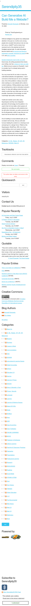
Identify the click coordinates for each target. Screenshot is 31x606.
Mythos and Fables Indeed (9, 236)
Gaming (9, 376)
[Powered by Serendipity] (6, 537)
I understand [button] (15, 603)
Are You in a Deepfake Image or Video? (13, 228)
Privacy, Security (11, 391)
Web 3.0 (16, 143)
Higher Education (11, 492)
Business (9, 342)
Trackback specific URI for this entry (16, 154)
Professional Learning (13, 459)
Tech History (10, 485)
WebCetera (10, 515)
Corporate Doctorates (8, 279)
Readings (9, 470)
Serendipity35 (12, 6)
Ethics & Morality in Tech (14, 387)
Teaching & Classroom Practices (16, 447)
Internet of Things (12, 380)
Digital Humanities (12, 365)
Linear (16, 165)
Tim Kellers (8, 315)
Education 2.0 (10, 372)
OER (8, 421)
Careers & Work (11, 346)
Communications (11, 350)
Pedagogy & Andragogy (13, 440)
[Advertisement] (15, 557)
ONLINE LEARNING (13, 432)
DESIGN (10, 143)
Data (8, 354)
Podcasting (10, 451)
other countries (11, 55)
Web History (10, 504)
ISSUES (9, 384)
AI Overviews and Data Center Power (12, 215)
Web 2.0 (9, 507)
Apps (8, 417)
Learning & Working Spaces (14, 402)
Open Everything (11, 425)
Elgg (3, 271)
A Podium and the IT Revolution (10, 219)
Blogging (9, 339)
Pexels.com (8, 34)
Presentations (11, 455)
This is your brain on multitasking (11, 268)
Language (9, 395)
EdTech (9, 369)
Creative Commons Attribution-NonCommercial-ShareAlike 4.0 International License (13, 301)
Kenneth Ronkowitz (13, 24)
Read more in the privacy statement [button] (13, 598)
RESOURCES (11, 466)
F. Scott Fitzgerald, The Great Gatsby (18, 258)
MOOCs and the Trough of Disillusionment (13, 284)
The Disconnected (12, 500)
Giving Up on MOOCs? (8, 282)
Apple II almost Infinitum (8, 224)
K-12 (8, 496)
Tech (8, 481)
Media (8, 410)
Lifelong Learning (11, 444)
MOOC (9, 436)
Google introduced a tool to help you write (13, 60)
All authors (5, 320)
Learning (9, 399)
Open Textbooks (11, 429)
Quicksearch (8, 180)
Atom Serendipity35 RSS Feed (12, 592)
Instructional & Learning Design (15, 361)
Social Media (10, 474)
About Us (9, 329)
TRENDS (9, 489)
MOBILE (9, 414)
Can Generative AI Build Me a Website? (15, 17)
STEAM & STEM (11, 477)
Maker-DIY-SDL (11, 406)
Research (9, 462)
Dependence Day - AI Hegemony (11, 232)
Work (8, 519)
